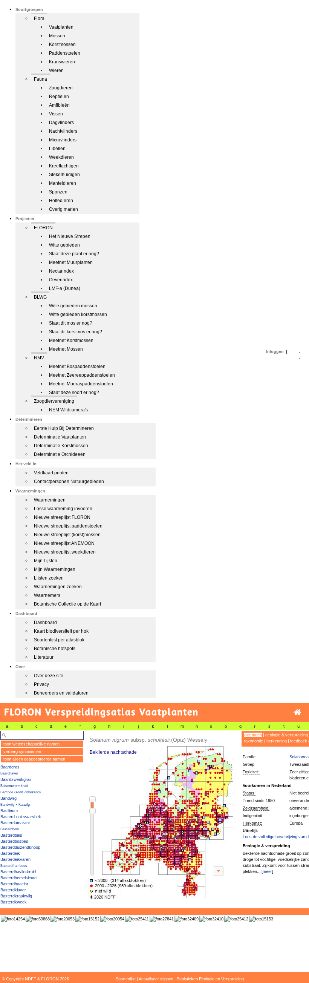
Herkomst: (252, 823)
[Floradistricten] (160, 815)
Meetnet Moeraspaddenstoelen (81, 383)
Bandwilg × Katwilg (15, 805)
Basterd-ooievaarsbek (20, 816)
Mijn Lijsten (45, 560)
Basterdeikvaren (15, 859)
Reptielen (59, 96)
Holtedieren (61, 200)
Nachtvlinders (63, 131)
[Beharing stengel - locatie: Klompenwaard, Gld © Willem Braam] (211, 919)
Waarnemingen (50, 500)
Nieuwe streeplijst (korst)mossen (67, 534)
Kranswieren (62, 61)
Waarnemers (47, 595)
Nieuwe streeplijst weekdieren (65, 552)
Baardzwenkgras (16, 779)
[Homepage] (297, 712)
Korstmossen (62, 44)
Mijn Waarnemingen (54, 569)
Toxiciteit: (251, 772)
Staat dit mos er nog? (70, 323)
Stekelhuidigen (64, 174)
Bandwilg (8, 798)
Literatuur (44, 657)
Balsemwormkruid (14, 786)
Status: (249, 793)
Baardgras (10, 767)
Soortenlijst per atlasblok (59, 640)
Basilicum (9, 810)
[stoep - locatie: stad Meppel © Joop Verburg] (137, 919)
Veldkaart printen (51, 472)
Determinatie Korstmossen (61, 445)
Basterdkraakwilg (16, 896)
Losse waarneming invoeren (63, 508)
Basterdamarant (15, 822)
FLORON (43, 227)
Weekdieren (61, 157)
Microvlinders (62, 140)
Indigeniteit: (253, 815)
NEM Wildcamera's (68, 410)
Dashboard (45, 622)
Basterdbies (11, 835)
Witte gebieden (64, 245)
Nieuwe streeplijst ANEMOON (64, 543)
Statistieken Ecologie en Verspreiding (210, 979)
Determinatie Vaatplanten (60, 437)
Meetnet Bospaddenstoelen (77, 366)
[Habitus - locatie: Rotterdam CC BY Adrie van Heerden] (87, 919)
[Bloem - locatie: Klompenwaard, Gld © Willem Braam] (186, 919)
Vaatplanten (61, 27)
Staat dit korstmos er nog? (75, 331)
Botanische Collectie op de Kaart (67, 604)
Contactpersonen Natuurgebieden (69, 481)
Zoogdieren (61, 87)
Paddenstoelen (64, 53)
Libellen (57, 148)
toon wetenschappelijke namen (31, 744)
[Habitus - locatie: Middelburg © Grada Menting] (62, 919)
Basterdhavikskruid (18, 872)
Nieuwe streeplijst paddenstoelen (68, 526)
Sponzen (58, 192)
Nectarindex (61, 271)
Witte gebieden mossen (73, 305)
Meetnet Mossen (66, 349)
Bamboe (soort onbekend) (20, 792)
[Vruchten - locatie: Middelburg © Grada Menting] (112, 919)
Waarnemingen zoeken (58, 586)
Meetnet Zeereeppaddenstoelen (82, 375)
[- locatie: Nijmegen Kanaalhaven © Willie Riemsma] (13, 919)
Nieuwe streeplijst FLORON (62, 517)
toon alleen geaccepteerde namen (34, 759)
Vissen (56, 114)
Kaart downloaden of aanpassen (218, 871)
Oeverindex (61, 279)
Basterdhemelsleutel (18, 878)
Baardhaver (9, 773)
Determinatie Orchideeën (60, 454)
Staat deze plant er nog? (74, 253)
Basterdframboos (13, 866)
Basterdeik (10, 853)
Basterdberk (9, 829)
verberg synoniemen (22, 751)
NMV (39, 357)
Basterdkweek (13, 902)
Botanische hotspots (54, 648)
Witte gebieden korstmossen (78, 314)
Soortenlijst (126, 979)
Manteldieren (62, 183)
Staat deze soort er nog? (74, 392)
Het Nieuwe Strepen (69, 236)
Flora (39, 18)
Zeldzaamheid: (256, 808)
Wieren (56, 70)
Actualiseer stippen (156, 979)
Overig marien (63, 209)
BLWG (40, 297)
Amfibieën (59, 105)
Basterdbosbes (14, 841)
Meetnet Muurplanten (71, 262)
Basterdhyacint (14, 884)
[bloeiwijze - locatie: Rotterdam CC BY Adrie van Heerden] (261, 919)
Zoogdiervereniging (54, 401)
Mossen (57, 35)
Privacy (41, 684)
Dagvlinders (61, 122)
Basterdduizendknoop (20, 847)
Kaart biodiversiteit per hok (61, 631)
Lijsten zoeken (49, 578)
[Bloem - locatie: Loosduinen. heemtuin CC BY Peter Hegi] (162, 919)
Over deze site (48, 675)
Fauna (40, 79)
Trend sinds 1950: (259, 800)
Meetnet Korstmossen (71, 340)
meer (267, 871)
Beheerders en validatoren (61, 693)
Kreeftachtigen (64, 166)
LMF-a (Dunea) (64, 288)
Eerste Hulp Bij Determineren (64, 428)
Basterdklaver (13, 890)
